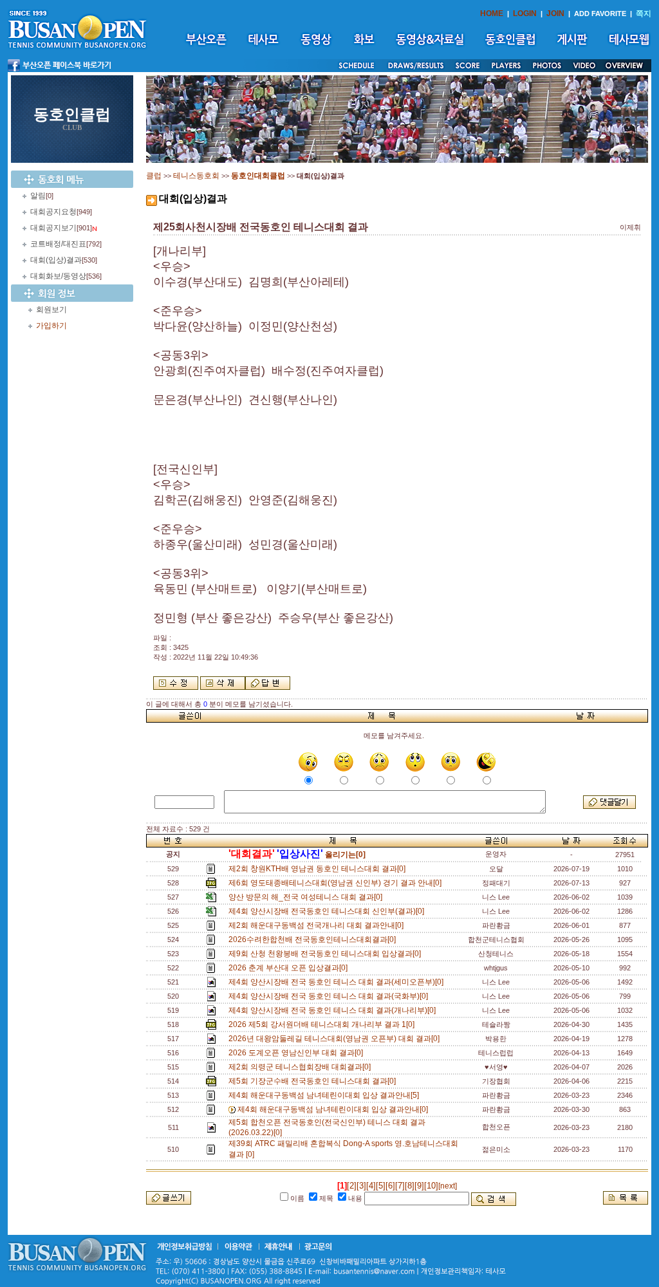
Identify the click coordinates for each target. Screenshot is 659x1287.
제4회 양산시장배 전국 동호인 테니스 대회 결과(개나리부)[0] (334, 1010)
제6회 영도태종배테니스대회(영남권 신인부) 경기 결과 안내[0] (336, 882)
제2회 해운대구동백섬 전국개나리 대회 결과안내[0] (317, 925)
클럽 (154, 175)
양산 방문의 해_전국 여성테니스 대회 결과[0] (307, 897)
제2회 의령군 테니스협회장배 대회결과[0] (301, 1066)
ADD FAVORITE (600, 13)
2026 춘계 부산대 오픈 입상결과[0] (289, 967)
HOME (491, 13)
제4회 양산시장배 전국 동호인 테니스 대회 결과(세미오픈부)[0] (337, 981)
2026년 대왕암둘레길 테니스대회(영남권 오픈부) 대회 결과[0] (335, 1038)
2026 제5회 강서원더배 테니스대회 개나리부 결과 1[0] (323, 1024)
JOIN (555, 13)
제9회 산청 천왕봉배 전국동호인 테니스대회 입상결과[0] (326, 953)
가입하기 (51, 325)
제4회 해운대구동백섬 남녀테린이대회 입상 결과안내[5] (325, 1095)
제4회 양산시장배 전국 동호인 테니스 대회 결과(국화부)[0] (330, 996)
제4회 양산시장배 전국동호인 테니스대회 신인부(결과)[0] (328, 911)
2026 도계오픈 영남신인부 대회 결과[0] (297, 1052)
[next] (447, 1185)
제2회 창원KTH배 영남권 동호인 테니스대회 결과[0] (318, 868)
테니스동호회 (196, 175)
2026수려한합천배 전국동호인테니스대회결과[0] (314, 939)
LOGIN (525, 13)
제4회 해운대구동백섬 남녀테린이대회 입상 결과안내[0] (334, 1109)
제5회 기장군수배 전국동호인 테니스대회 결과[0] (314, 1081)
